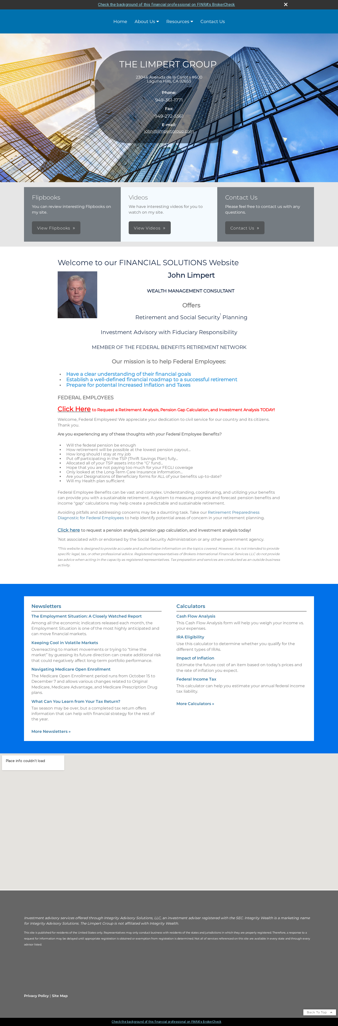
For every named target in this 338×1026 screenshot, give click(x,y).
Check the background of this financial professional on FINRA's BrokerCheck (166, 4)
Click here (69, 530)
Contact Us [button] (242, 228)
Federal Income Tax (196, 679)
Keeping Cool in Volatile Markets (64, 642)
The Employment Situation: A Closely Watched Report (86, 616)
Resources (177, 21)
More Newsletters (51, 731)
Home (120, 21)
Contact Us (212, 21)
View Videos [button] (147, 228)
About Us (145, 21)
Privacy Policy (36, 996)
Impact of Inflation (195, 658)
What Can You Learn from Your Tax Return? (75, 701)
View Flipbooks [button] (53, 228)
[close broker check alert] (286, 4)
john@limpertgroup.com (169, 131)
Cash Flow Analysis (195, 616)
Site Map (60, 996)
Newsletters (46, 606)
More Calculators (195, 703)
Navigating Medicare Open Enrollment (71, 669)
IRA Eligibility (190, 637)
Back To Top (317, 1012)
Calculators (190, 606)
